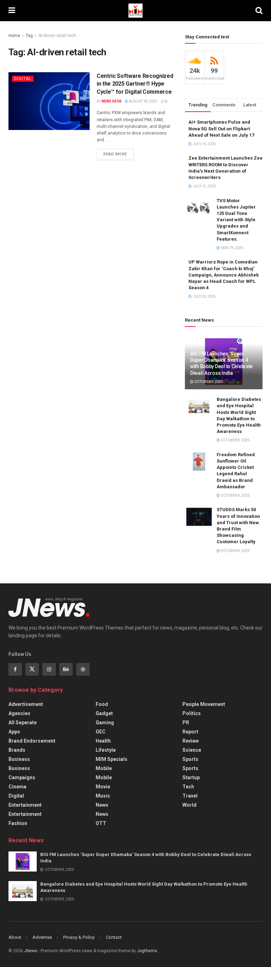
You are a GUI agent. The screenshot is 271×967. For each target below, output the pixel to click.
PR (185, 722)
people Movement (203, 704)
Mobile (104, 768)
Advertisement (25, 704)
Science (191, 750)
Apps (14, 731)
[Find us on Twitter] (32, 669)
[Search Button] (259, 10)
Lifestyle (106, 750)
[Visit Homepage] (135, 11)
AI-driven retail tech (57, 35)
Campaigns (21, 777)
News (102, 805)
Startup (191, 777)
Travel (190, 796)
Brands (16, 750)
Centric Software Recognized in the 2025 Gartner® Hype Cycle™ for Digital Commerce (135, 84)
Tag (29, 35)
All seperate (22, 722)
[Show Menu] (11, 10)
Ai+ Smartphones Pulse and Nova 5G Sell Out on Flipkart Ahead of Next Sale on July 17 (221, 128)
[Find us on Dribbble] (83, 669)
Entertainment (25, 805)
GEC (101, 731)
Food (102, 704)
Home (14, 35)
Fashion (17, 823)
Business (19, 759)
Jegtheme (147, 950)
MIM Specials (111, 759)
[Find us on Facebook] (15, 669)
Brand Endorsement (31, 741)
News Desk (111, 101)
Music (103, 796)
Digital (22, 78)
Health (103, 741)
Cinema (17, 786)
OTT (101, 823)
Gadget (104, 713)
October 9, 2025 (208, 382)
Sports (190, 759)
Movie (103, 786)
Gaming (105, 722)
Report (190, 731)
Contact (114, 937)
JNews (30, 950)
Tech (188, 786)
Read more (118, 152)
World (189, 805)
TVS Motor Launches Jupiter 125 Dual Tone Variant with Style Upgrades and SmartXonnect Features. (236, 220)
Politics (191, 713)
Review (190, 741)
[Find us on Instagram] (49, 669)
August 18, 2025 (142, 101)
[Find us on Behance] (66, 669)
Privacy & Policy (79, 937)
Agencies (19, 713)
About (14, 937)
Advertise (42, 937)
